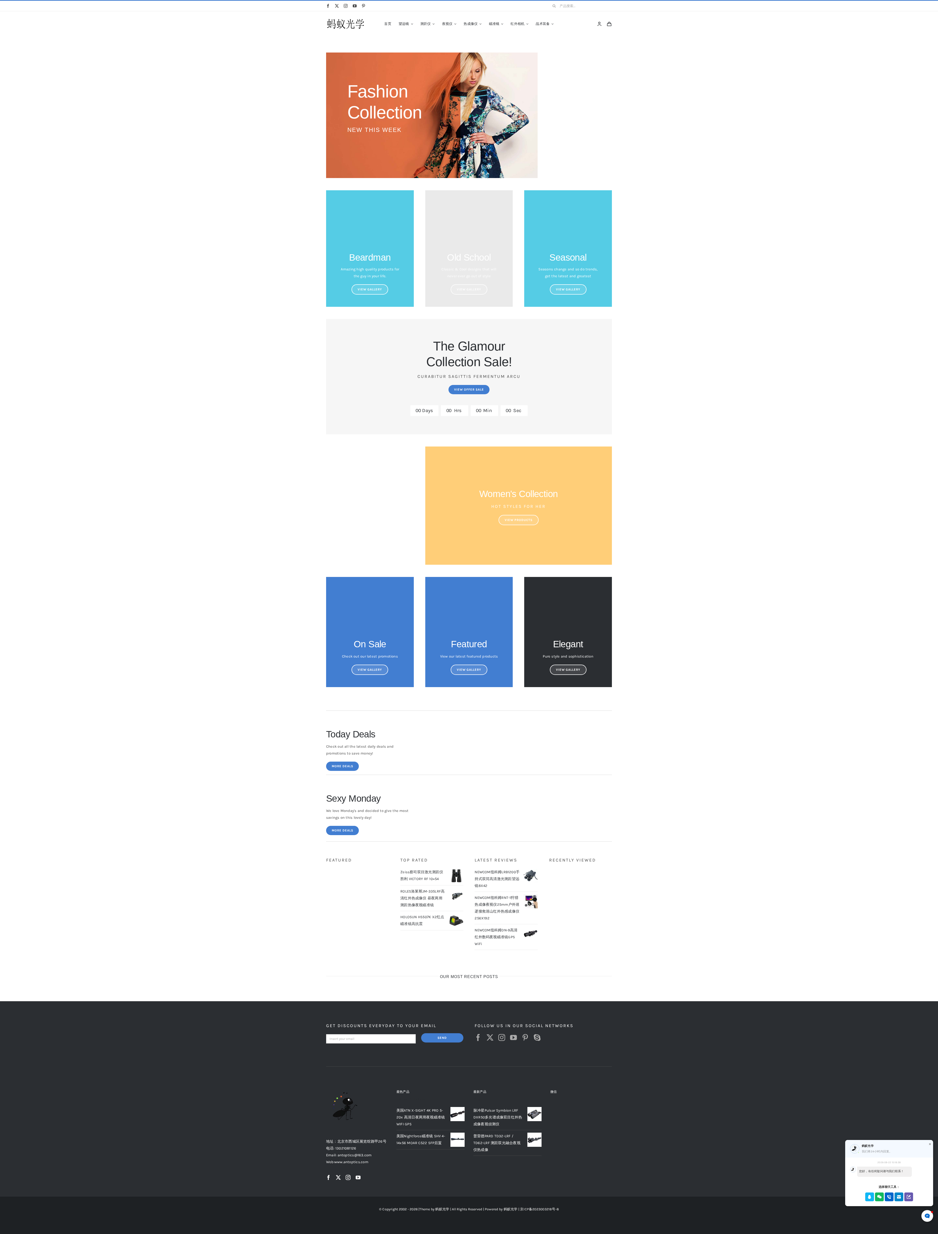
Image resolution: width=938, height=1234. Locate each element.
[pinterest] (363, 6)
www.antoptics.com (351, 1162)
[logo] (345, 19)
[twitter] (337, 6)
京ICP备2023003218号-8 (539, 1209)
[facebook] (328, 6)
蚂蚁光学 (442, 1209)
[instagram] (346, 6)
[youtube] (355, 6)
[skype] (537, 1037)
